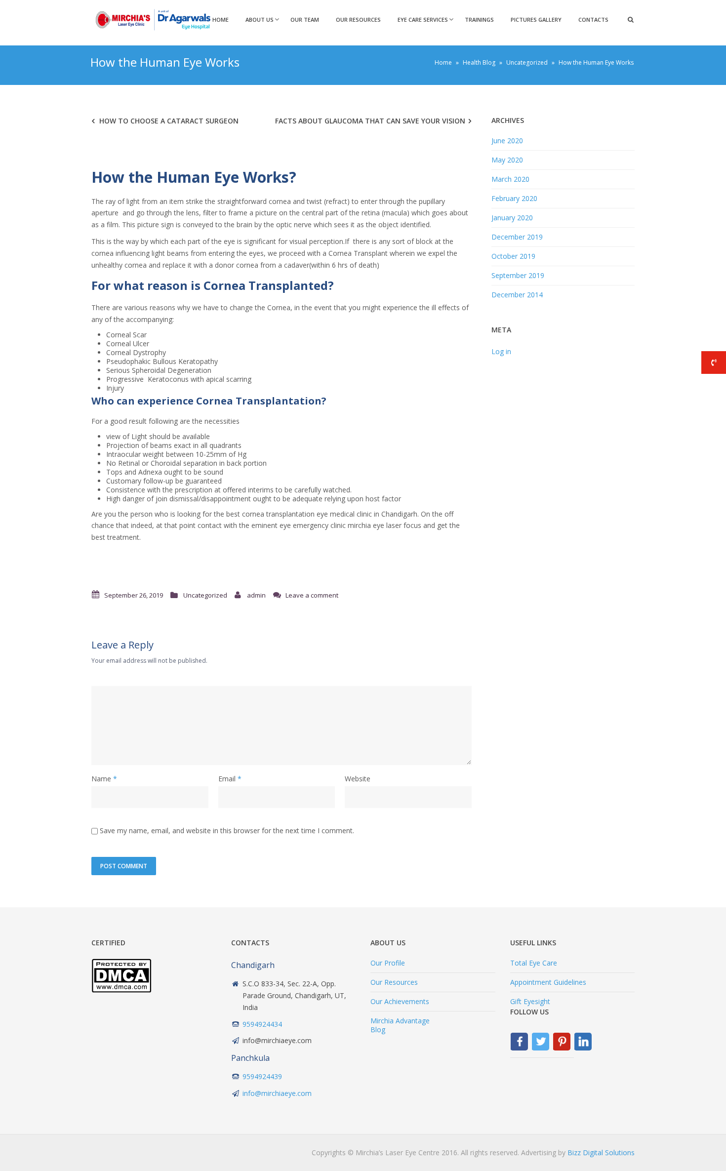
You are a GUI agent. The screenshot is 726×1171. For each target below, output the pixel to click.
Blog (377, 1029)
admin (256, 595)
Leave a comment (311, 595)
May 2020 (507, 159)
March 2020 (510, 179)
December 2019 (517, 237)
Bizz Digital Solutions (601, 1152)
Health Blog (479, 62)
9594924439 (262, 1076)
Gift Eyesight (530, 1001)
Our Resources (358, 19)
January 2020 (512, 217)
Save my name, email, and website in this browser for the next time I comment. (227, 830)
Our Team (304, 19)
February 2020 (514, 198)
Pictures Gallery (536, 19)
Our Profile (387, 963)
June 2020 (507, 140)
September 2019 (517, 275)
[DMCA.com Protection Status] (121, 990)
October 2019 (513, 256)
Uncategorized (205, 595)
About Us (259, 19)
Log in (501, 351)
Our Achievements (399, 1001)
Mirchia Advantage (400, 1020)
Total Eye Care (533, 963)
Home (220, 19)
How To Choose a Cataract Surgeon (169, 120)
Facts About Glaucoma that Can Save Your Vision (370, 120)
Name (101, 778)
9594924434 (262, 1024)
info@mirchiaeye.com (277, 1093)
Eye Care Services (423, 19)
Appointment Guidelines (548, 982)
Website (357, 778)
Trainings (479, 19)
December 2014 (517, 294)
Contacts (593, 19)
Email (227, 778)
